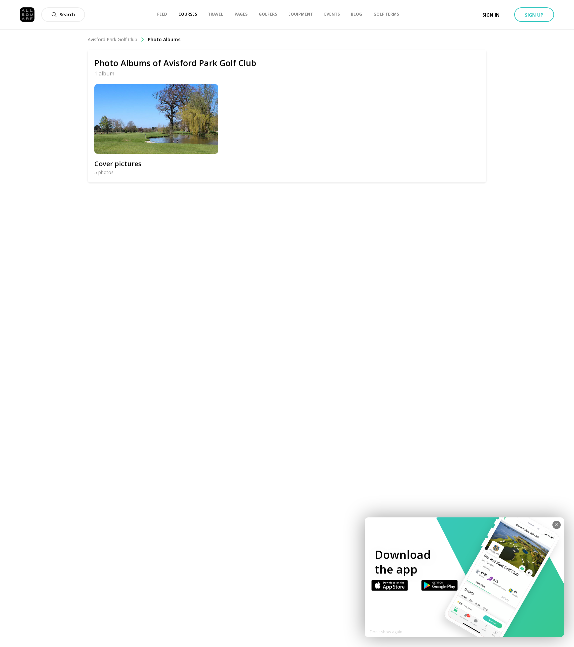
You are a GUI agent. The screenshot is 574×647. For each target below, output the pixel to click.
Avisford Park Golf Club (112, 39)
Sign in (491, 15)
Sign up (534, 15)
